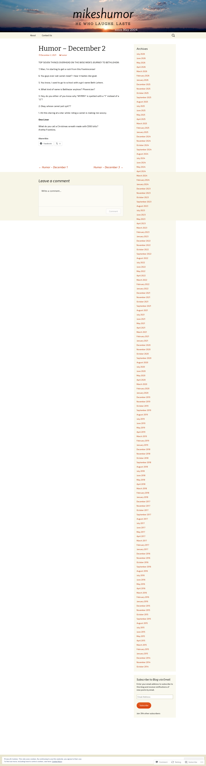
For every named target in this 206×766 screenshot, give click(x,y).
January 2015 (142, 653)
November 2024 (144, 141)
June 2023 (141, 214)
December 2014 (143, 658)
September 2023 (144, 201)
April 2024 (141, 171)
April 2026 (141, 67)
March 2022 (142, 280)
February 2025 (143, 128)
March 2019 (142, 436)
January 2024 (143, 184)
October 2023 (143, 197)
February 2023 (143, 232)
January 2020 (142, 393)
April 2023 (141, 223)
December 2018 (143, 449)
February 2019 (143, 440)
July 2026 (141, 54)
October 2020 (143, 354)
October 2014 (143, 666)
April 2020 (141, 380)
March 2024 (142, 175)
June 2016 (141, 579)
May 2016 (141, 584)
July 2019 (141, 419)
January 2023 (142, 236)
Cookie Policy (57, 761)
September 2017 (144, 514)
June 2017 (141, 527)
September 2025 (144, 97)
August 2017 (142, 519)
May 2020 (141, 375)
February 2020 (143, 388)
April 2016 (141, 588)
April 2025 (141, 119)
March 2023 (142, 228)
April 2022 (141, 275)
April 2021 (141, 327)
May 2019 (141, 427)
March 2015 (142, 645)
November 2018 (143, 453)
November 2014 (143, 662)
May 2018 (141, 480)
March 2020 (142, 384)
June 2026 (141, 58)
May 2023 (141, 219)
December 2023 (144, 188)
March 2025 (142, 123)
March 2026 (142, 71)
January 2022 (142, 288)
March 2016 (142, 592)
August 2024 (142, 154)
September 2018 (144, 462)
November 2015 (143, 610)
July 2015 (140, 627)
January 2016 (142, 601)
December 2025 (143, 84)
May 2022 (141, 271)
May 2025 (141, 115)
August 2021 (142, 310)
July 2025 (141, 106)
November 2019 (143, 401)
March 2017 (142, 540)
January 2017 (142, 549)
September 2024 (144, 149)
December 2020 (144, 345)
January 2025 (142, 132)
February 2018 (143, 493)
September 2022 (144, 254)
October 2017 (142, 510)
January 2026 (142, 80)
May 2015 (141, 636)
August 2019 (142, 414)
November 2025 (143, 88)
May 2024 (141, 167)
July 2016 (141, 575)
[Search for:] (173, 35)
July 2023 (141, 210)
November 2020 (144, 349)
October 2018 (142, 458)
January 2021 (142, 340)
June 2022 (141, 267)
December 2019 (143, 397)
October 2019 (142, 406)
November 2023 (144, 193)
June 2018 (141, 475)
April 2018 (141, 484)
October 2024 (143, 145)
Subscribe (144, 705)
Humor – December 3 (108, 167)
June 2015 (141, 632)
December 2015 (143, 606)
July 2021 (141, 314)
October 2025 (143, 93)
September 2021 (144, 306)
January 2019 (142, 445)
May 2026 (141, 62)
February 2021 (143, 336)
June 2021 (141, 319)
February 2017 (143, 545)
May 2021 (141, 323)
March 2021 (142, 332)
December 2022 (144, 241)
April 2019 (141, 432)
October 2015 (142, 614)
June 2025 (141, 110)
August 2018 (142, 466)
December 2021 (143, 293)
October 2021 (142, 301)
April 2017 (141, 536)
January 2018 (142, 497)
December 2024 (144, 136)
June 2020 (141, 371)
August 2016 (142, 571)
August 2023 (142, 206)
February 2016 (143, 597)
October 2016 (142, 562)
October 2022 (143, 249)
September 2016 (144, 566)
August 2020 (142, 362)
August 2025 (142, 101)
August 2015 (142, 623)
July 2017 (140, 523)
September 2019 (144, 410)
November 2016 (143, 558)
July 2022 (141, 262)
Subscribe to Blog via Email (153, 679)
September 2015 (144, 619)
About (33, 35)
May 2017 (141, 532)
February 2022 (143, 284)
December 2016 (143, 553)
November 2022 (144, 245)
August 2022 (142, 258)
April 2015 (141, 640)
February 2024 (143, 180)
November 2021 (143, 297)
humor (64, 55)
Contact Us (47, 35)
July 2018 (141, 471)
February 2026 (143, 75)
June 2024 (141, 162)
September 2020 (144, 358)
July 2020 (141, 367)
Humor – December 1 (53, 167)
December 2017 (143, 501)
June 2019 (141, 423)
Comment (113, 211)
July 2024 (141, 158)
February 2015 (143, 649)
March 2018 (142, 488)
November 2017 (143, 506)
